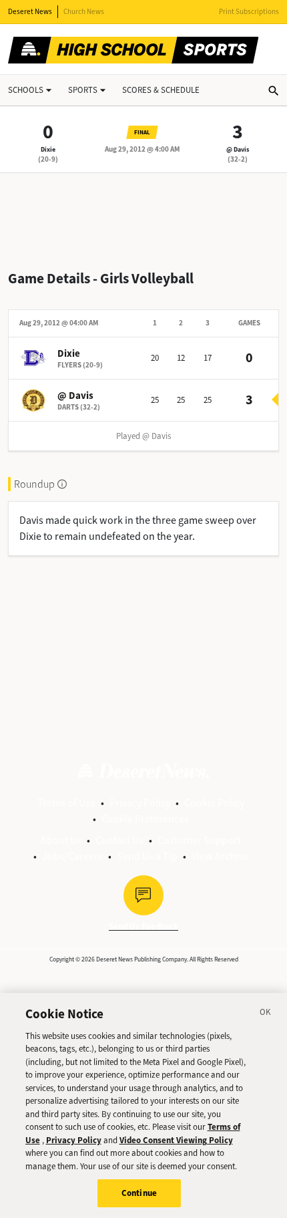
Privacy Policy (139, 803)
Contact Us (119, 840)
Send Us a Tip (147, 856)
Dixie (48, 149)
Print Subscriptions (249, 12)
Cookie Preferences (145, 819)
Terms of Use (66, 803)
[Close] (265, 1014)
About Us (61, 840)
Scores (161, 90)
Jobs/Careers (72, 856)
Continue (139, 1193)
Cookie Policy (214, 803)
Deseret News (30, 12)
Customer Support (199, 840)
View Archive (220, 856)
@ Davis (237, 149)
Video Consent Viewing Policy (176, 1140)
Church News (83, 12)
